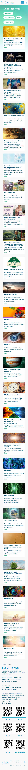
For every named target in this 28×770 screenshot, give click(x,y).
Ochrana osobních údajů (14, 761)
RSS (24, 765)
